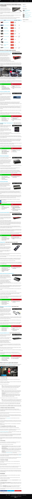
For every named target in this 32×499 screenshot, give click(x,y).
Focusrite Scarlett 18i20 (4, 212)
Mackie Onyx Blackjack (4, 155)
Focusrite (10, 53)
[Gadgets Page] (2, 1)
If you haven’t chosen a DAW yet (4, 431)
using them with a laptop (9, 452)
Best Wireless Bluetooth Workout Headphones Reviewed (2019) (26, 11)
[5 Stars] (2, 492)
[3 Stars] (1, 492)
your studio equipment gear (8, 364)
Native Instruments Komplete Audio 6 (7, 273)
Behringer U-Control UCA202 (5, 306)
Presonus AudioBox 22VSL (5, 91)
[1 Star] (0, 492)
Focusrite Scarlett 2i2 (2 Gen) (6, 51)
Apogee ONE (2, 242)
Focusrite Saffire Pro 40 (4, 332)
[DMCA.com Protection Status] (16, 497)
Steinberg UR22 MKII (4, 181)
